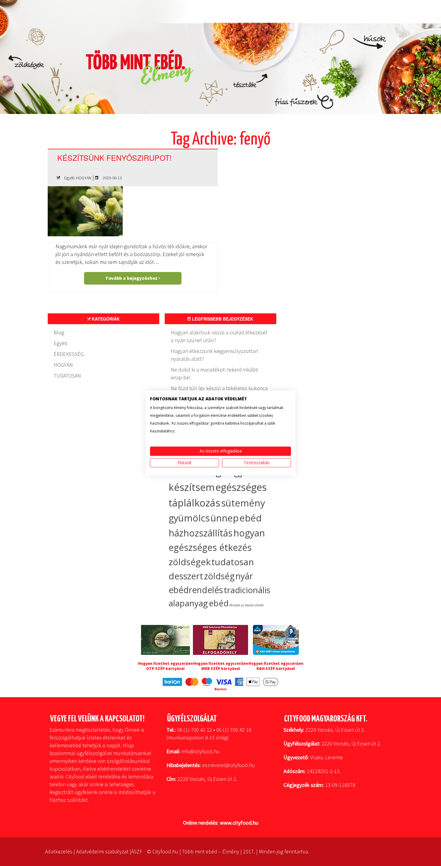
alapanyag (188, 603)
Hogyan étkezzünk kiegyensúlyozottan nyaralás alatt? (214, 355)
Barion (220, 689)
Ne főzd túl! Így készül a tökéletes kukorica (219, 388)
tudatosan (233, 562)
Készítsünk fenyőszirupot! (114, 157)
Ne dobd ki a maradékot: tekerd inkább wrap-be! (214, 373)
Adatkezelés (58, 851)
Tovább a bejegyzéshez (132, 278)
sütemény (243, 503)
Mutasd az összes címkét (247, 605)
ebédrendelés (196, 590)
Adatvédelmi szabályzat (102, 851)
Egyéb (69, 178)
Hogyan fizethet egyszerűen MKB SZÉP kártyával (220, 666)
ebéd (219, 603)
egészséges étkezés (210, 547)
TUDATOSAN (67, 375)
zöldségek (190, 562)
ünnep (224, 518)
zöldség (219, 576)
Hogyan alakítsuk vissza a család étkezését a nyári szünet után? (219, 336)
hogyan (249, 533)
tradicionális (247, 590)
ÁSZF (136, 851)
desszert (186, 576)
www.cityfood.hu (239, 822)
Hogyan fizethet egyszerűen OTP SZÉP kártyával (165, 666)
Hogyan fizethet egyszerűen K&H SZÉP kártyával (275, 666)
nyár (244, 576)
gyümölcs (189, 518)
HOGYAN (83, 178)
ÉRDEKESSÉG (69, 354)
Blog (59, 332)
